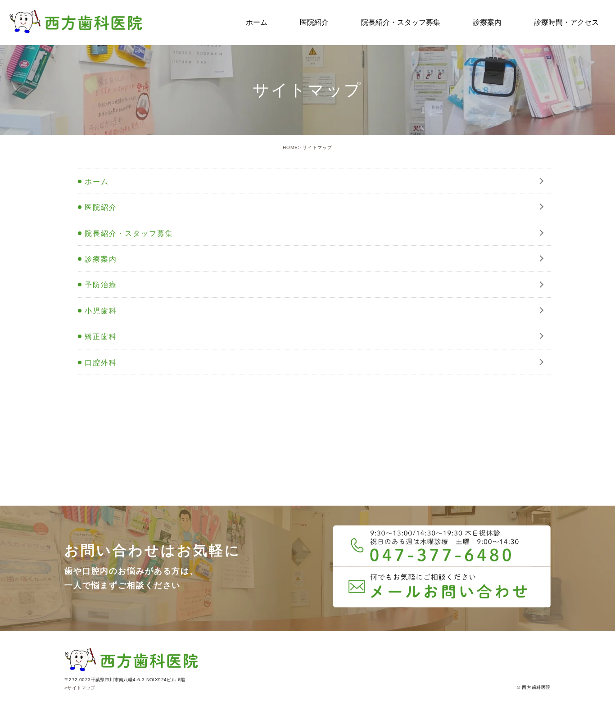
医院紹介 (101, 207)
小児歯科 (101, 311)
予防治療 (101, 285)
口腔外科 (101, 363)
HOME (290, 147)
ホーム (97, 182)
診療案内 (101, 259)
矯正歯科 (101, 336)
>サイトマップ (79, 687)
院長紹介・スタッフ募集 (129, 233)
